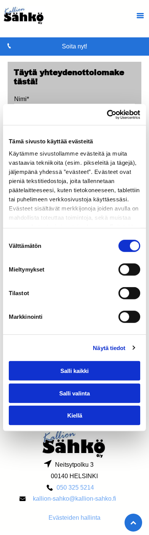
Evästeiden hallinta (74, 517)
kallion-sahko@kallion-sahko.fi (74, 498)
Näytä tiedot (109, 347)
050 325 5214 (75, 487)
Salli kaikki (74, 371)
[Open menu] (140, 15)
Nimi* (21, 99)
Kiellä (74, 415)
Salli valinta (74, 393)
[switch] (129, 269)
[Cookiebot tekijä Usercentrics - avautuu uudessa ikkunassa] (107, 114)
